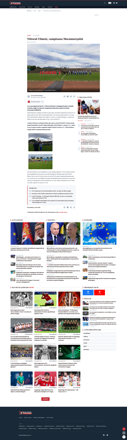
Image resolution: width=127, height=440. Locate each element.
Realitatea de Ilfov (90, 426)
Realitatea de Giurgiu (67, 428)
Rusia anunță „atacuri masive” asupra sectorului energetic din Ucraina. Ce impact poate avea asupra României (102, 264)
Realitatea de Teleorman (49, 426)
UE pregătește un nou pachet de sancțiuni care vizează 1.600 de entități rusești (97, 249)
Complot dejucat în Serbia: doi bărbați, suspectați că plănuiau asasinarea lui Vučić (27, 249)
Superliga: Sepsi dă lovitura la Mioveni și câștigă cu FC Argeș (43, 391)
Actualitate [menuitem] (22, 7)
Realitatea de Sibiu (32, 428)
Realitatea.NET (22, 426)
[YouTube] (117, 3)
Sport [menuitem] (56, 7)
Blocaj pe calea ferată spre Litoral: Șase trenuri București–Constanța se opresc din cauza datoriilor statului (29, 266)
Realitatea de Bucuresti (43, 428)
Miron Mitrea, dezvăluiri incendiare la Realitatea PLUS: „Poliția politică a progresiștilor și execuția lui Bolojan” (63, 259)
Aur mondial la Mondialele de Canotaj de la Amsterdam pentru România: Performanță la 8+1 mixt (53, 201)
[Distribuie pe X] (74, 96)
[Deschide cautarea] (104, 2)
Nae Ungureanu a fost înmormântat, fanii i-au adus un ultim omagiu (51, 191)
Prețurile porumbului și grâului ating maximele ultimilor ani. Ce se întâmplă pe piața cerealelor (101, 272)
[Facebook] (114, 3)
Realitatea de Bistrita (60, 426)
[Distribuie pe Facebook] (67, 96)
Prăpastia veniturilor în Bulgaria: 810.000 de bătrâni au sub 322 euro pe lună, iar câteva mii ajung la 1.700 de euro (30, 274)
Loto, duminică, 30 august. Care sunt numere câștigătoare (27, 281)
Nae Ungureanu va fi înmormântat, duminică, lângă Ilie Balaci (45, 365)
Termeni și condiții (27, 417)
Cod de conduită (49, 417)
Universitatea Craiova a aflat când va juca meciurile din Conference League (67, 365)
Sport (39, 10)
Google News (63, 212)
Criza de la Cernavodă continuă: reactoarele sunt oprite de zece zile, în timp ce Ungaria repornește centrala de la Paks (90, 128)
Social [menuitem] (43, 7)
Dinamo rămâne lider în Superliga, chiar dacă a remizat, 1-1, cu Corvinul (69, 338)
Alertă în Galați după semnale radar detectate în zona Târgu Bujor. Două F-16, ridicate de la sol (90, 150)
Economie (80, 120)
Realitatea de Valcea (77, 428)
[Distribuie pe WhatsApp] (71, 96)
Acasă (30, 10)
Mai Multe (45, 399)
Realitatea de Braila (23, 428)
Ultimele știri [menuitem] (13, 7)
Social (82, 131)
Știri (35, 10)
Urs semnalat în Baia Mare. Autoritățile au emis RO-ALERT (89, 134)
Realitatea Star (39, 426)
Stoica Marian (29, 307)
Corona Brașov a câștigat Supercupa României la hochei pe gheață (21, 365)
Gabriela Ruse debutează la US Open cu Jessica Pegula (20, 391)
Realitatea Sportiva (30, 426)
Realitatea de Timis (70, 426)
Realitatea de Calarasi (80, 426)
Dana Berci (39, 95)
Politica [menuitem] (30, 7)
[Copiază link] (64, 96)
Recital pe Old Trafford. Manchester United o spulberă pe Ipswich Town (52, 193)
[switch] (109, 3)
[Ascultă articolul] (124, 429)
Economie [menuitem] (36, 7)
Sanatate (83, 139)
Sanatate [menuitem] (50, 7)
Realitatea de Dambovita (101, 426)
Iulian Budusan (29, 334)
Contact (20, 417)
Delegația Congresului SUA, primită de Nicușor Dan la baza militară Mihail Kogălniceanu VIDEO (63, 271)
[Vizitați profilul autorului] (28, 96)
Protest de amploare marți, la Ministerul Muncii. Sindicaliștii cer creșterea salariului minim (88, 118)
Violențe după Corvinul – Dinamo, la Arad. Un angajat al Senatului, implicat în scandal (44, 338)
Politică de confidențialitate (38, 417)
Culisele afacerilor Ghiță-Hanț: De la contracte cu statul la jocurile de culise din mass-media (63, 265)
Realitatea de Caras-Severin (55, 428)
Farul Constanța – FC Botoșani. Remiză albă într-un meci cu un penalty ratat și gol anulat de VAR (52, 197)
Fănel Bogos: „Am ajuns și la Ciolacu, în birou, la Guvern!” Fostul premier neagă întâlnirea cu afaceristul (28, 259)
